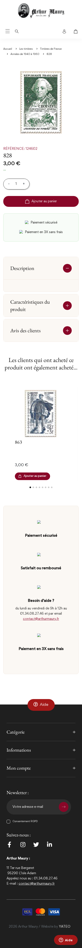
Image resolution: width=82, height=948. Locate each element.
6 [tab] (45, 487)
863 (18, 442)
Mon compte (19, 768)
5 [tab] (42, 487)
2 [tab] (33, 487)
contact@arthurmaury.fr (41, 618)
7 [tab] (48, 487)
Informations (19, 750)
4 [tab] (39, 487)
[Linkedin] (49, 844)
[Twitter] (36, 844)
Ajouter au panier (44, 201)
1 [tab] (30, 487)
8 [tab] (51, 487)
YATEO (64, 926)
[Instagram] (23, 844)
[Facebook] (9, 844)
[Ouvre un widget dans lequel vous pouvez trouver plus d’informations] (66, 940)
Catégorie (16, 732)
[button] (41, 705)
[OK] (63, 807)
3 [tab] (36, 487)
